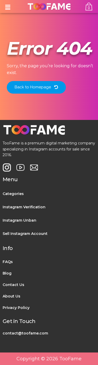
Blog (7, 273)
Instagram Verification (24, 207)
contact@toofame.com (25, 333)
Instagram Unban (19, 220)
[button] (7, 6)
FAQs (8, 261)
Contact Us (13, 284)
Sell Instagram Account (25, 233)
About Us (11, 296)
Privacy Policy (16, 307)
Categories (13, 193)
